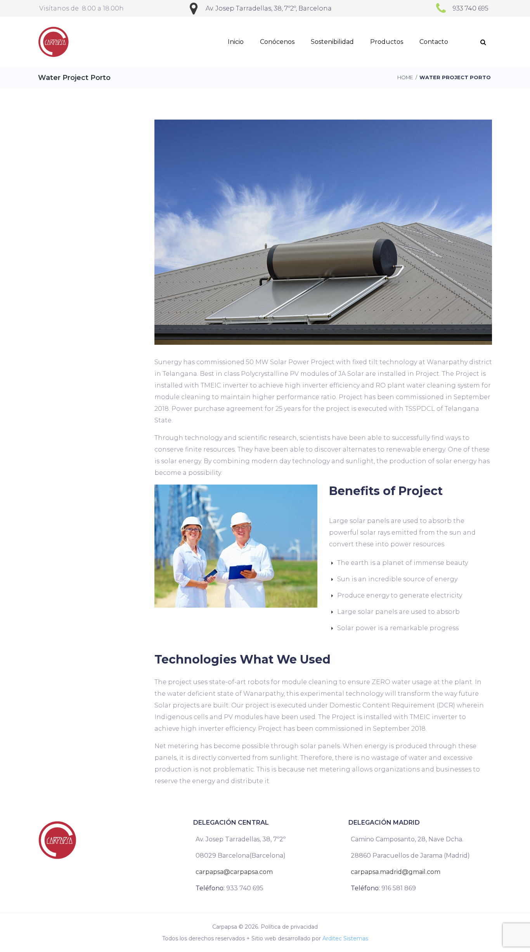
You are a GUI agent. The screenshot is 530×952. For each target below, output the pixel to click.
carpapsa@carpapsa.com (234, 872)
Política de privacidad (289, 926)
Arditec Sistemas (345, 938)
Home (405, 77)
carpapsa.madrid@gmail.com (395, 872)
